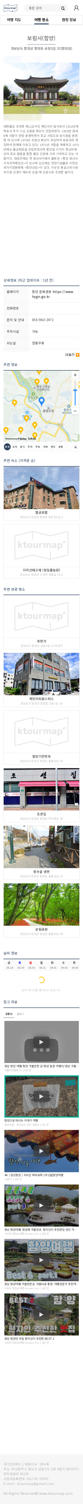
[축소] (75, 411)
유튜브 (8, 1014)
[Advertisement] (41, 226)
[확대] (75, 375)
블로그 (20, 1014)
